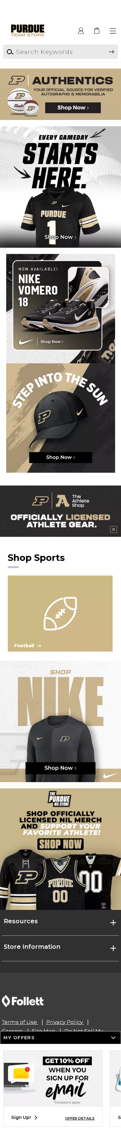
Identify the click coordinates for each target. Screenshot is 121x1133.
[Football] (60, 613)
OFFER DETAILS (80, 1118)
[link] (97, 31)
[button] (113, 31)
